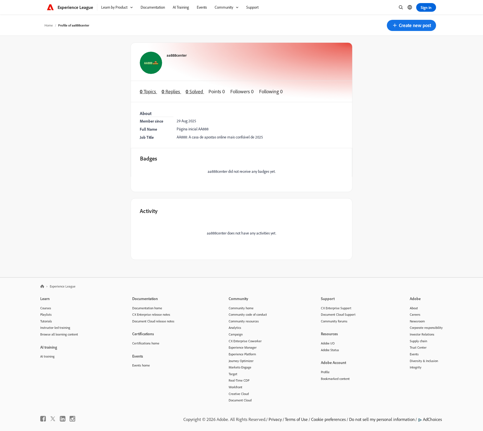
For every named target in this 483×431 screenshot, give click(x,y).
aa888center (177, 55)
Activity (149, 210)
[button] (411, 25)
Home (48, 25)
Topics (148, 91)
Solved (195, 91)
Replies (171, 91)
